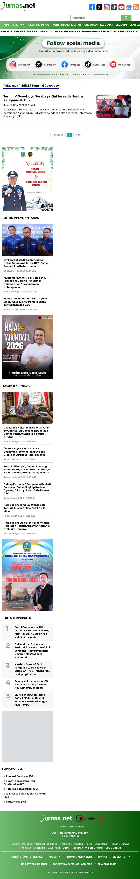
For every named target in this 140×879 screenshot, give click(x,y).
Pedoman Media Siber (79, 857)
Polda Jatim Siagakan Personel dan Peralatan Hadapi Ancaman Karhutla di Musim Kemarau (27, 525)
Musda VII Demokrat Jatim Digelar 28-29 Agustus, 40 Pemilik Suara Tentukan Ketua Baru (25, 301)
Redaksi (38, 857)
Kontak (102, 857)
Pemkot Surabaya (20, 776)
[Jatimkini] (88, 821)
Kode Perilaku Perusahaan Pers (72, 864)
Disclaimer (119, 857)
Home (6, 25)
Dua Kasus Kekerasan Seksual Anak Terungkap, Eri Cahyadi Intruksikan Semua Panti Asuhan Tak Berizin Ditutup (26, 432)
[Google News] (129, 9)
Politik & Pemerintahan (66, 25)
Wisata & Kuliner (94, 847)
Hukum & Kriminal (38, 25)
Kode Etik (54, 857)
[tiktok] (114, 9)
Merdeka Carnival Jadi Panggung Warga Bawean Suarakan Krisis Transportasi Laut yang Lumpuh (32, 669)
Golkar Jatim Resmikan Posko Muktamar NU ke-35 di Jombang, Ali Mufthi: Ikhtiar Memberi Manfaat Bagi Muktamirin (32, 651)
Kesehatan (106, 25)
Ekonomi (121, 25)
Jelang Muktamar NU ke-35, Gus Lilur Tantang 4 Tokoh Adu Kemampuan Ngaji (31, 684)
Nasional (40, 843)
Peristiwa (18, 25)
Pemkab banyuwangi (22, 788)
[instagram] (107, 9)
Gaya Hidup (53, 847)
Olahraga (52, 843)
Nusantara (39, 847)
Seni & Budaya (113, 847)
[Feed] (136, 9)
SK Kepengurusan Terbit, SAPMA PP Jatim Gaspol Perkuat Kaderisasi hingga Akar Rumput (31, 699)
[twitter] (100, 9)
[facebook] (92, 9)
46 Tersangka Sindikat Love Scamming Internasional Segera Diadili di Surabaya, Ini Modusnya (24, 451)
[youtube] (122, 9)
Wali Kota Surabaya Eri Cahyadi (24, 795)
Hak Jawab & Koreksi (34, 864)
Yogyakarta (16, 801)
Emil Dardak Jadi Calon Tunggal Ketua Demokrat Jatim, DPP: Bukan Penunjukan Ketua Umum (26, 263)
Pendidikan (90, 25)
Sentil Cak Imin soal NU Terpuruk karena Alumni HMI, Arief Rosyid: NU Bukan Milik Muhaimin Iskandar (32, 632)
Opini (66, 847)
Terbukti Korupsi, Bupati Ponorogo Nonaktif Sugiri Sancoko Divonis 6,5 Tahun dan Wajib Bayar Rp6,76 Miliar (27, 469)
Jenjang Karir (107, 864)
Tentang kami (19, 857)
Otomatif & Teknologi (71, 843)
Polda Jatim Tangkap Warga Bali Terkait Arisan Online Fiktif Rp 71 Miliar (24, 508)
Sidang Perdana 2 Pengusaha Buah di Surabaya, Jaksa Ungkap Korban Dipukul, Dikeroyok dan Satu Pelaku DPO (27, 489)
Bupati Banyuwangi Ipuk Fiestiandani (19, 782)
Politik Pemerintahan (97, 843)
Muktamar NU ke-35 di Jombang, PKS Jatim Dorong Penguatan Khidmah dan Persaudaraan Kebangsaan (25, 282)
